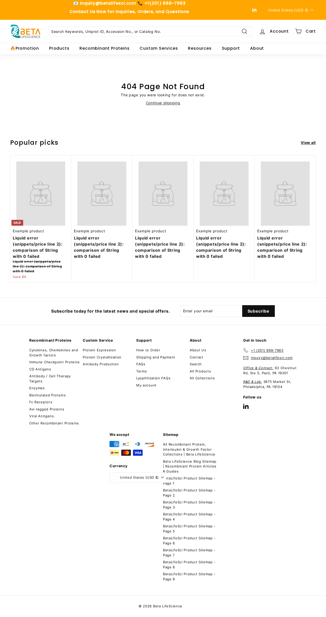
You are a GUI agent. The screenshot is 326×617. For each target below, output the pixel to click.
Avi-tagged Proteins (46, 409)
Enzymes (37, 388)
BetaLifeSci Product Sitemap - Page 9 (189, 576)
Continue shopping (163, 103)
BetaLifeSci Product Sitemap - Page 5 (189, 528)
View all (308, 142)
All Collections (202, 378)
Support (231, 48)
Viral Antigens (41, 416)
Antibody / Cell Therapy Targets (50, 378)
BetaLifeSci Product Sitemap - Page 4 (189, 516)
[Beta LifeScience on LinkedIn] (246, 406)
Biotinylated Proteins (47, 395)
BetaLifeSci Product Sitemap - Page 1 (189, 480)
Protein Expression (99, 350)
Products (59, 48)
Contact (196, 357)
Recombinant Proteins (104, 48)
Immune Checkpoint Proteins (54, 362)
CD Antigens (40, 369)
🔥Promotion (24, 48)
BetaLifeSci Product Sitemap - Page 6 (189, 540)
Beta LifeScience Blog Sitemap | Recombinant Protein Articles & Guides (189, 466)
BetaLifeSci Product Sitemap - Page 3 (189, 504)
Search (196, 364)
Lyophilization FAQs (153, 378)
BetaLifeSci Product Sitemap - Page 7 (189, 552)
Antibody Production (101, 364)
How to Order (148, 350)
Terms (141, 371)
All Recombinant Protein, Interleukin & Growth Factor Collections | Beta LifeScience (189, 449)
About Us (198, 350)
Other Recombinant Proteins (54, 423)
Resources (199, 48)
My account (146, 385)
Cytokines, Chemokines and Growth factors (53, 352)
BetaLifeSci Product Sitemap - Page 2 (189, 492)
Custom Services (159, 48)
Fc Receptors (40, 402)
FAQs (140, 364)
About (257, 48)
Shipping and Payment (155, 357)
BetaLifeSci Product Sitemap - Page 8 (189, 564)
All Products (200, 371)
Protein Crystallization (102, 357)
